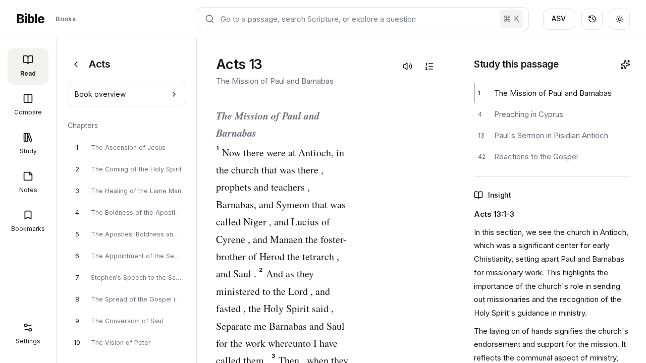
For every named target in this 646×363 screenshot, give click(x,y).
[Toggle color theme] (620, 19)
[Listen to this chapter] (407, 66)
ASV (559, 18)
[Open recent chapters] (592, 19)
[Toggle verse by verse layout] (429, 66)
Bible (30, 19)
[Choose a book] (76, 64)
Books (66, 19)
